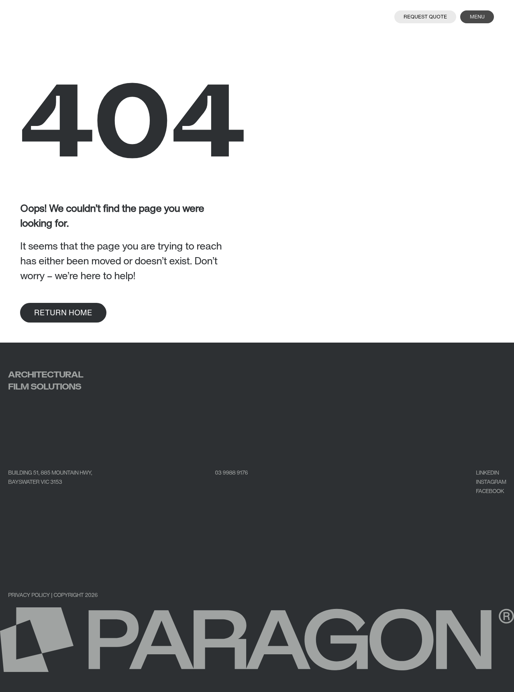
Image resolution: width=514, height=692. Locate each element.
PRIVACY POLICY (29, 595)
